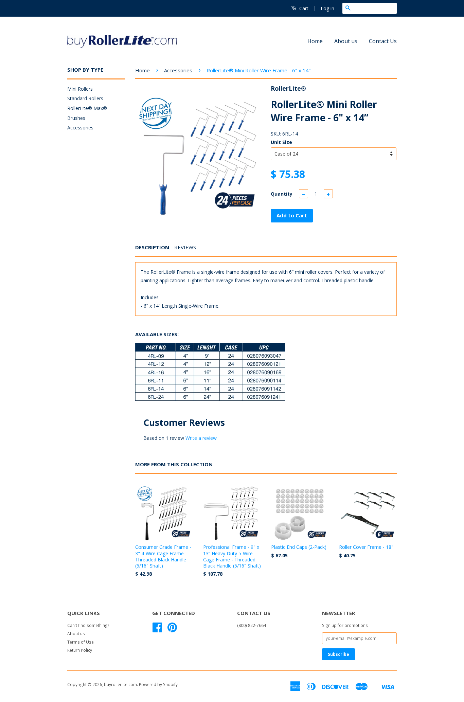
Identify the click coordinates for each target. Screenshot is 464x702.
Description (152, 247)
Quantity (281, 194)
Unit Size (281, 142)
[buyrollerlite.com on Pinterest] (172, 629)
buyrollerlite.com (120, 684)
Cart (303, 8)
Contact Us (383, 41)
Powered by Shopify (158, 684)
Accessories (80, 127)
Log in (327, 8)
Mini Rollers (80, 89)
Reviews (185, 247)
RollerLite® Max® (87, 108)
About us (345, 41)
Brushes (76, 118)
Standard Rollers (85, 98)
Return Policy (79, 650)
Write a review (201, 438)
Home (315, 41)
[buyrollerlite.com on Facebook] (157, 629)
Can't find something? (88, 625)
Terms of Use (80, 642)
